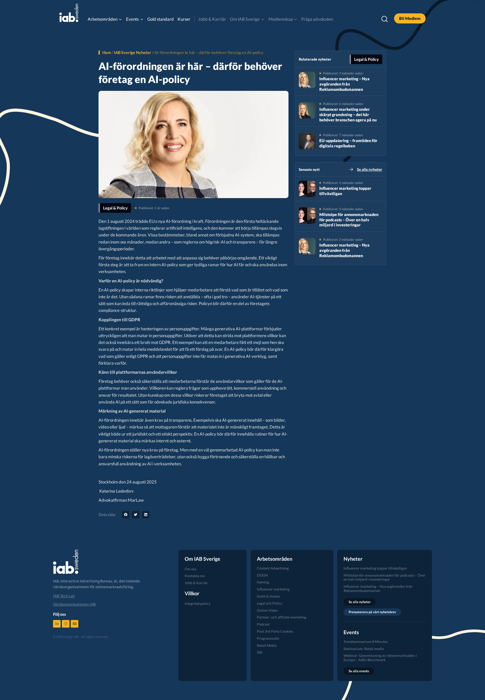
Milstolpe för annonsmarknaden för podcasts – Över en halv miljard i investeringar (348, 219)
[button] (125, 514)
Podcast (263, 624)
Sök (259, 652)
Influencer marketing (273, 589)
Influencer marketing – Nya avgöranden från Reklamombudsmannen (344, 84)
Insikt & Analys (268, 596)
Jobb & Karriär (212, 19)
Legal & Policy (115, 207)
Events (132, 19)
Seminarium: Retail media (364, 649)
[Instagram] (65, 624)
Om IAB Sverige (245, 19)
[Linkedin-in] (57, 624)
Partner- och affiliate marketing (281, 617)
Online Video (267, 610)
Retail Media (267, 645)
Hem (106, 52)
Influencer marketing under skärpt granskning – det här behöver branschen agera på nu (348, 114)
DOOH (262, 575)
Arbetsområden (102, 19)
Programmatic (268, 638)
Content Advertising (273, 568)
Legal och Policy (269, 603)
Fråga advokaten (317, 19)
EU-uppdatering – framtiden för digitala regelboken (348, 143)
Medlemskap (281, 19)
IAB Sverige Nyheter (132, 52)
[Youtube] (74, 624)
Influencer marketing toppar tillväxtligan (375, 568)
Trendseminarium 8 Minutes (366, 641)
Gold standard (160, 19)
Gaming (263, 582)
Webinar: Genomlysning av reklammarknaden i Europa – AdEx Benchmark (380, 657)
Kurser (184, 19)
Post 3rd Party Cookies (275, 631)
